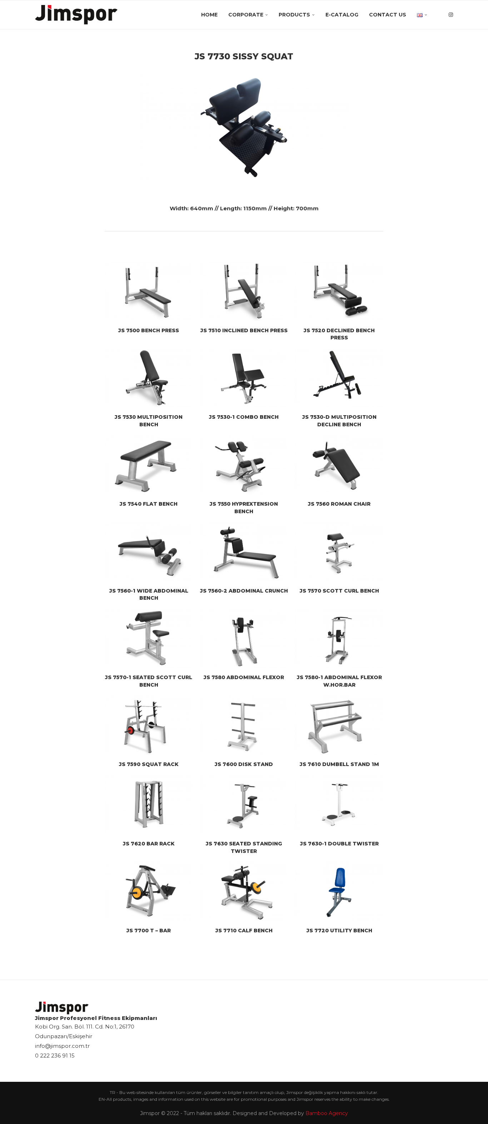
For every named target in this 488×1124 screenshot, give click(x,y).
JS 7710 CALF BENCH (244, 930)
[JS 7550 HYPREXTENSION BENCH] (244, 465)
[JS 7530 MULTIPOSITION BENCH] (149, 378)
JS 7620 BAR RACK (149, 843)
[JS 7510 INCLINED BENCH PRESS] (244, 291)
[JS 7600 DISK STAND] (244, 725)
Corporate (245, 14)
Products (294, 14)
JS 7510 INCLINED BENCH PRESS (244, 330)
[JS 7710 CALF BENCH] (244, 891)
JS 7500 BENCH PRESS (148, 330)
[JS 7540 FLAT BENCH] (149, 465)
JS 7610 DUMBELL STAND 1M (339, 764)
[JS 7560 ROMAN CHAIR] (339, 465)
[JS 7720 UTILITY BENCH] (339, 891)
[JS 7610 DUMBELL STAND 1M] (339, 725)
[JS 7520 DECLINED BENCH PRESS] (339, 291)
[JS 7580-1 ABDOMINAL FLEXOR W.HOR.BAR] (339, 638)
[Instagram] (451, 14)
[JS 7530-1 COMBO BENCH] (244, 378)
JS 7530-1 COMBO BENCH (244, 417)
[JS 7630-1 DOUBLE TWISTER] (339, 804)
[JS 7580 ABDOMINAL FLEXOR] (244, 638)
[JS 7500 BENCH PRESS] (149, 291)
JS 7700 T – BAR (148, 930)
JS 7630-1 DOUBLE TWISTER (339, 843)
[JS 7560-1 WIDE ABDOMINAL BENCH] (149, 551)
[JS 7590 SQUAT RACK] (149, 725)
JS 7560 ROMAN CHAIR (339, 504)
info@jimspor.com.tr (62, 1045)
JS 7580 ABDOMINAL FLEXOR (244, 677)
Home (209, 14)
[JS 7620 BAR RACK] (149, 804)
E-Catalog (341, 14)
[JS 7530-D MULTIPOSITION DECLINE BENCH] (339, 378)
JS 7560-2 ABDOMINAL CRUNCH (244, 591)
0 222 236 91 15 (55, 1055)
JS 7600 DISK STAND (244, 764)
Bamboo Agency (326, 1113)
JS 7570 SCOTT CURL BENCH (339, 591)
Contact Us (387, 14)
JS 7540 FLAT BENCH (149, 504)
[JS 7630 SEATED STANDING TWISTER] (244, 804)
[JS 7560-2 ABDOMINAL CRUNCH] (244, 551)
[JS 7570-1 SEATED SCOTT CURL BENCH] (149, 638)
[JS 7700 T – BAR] (149, 891)
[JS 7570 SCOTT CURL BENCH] (339, 551)
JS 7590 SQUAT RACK (149, 764)
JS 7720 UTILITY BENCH (339, 930)
